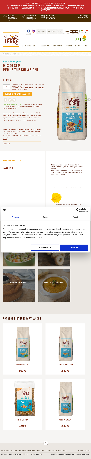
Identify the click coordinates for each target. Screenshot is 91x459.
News (77, 46)
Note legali (17, 454)
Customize (43, 248)
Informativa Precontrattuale (63, 454)
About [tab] (75, 217)
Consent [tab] (15, 217)
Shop (85, 46)
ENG (86, 32)
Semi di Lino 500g (22, 420)
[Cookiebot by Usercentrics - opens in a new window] (78, 210)
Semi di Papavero (65, 365)
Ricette (68, 46)
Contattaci (51, 31)
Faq (60, 31)
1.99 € (22, 371)
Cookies (39, 454)
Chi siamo (41, 31)
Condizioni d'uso (82, 454)
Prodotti (57, 46)
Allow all (74, 248)
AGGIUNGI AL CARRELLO (15, 94)
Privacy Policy (29, 454)
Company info (6, 454)
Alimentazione (29, 46)
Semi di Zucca (65, 420)
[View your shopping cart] (84, 39)
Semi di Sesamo (22, 365)
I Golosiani (45, 46)
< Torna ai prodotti (11, 54)
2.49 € (65, 371)
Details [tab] (45, 217)
